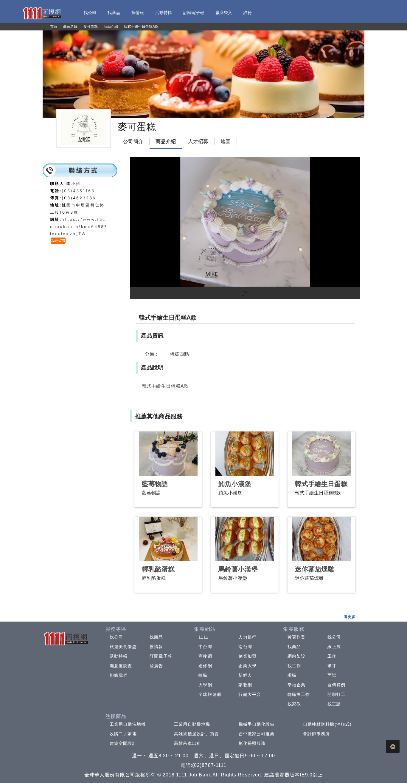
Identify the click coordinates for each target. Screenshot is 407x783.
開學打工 (336, 694)
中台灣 (205, 646)
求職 (292, 675)
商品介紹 (166, 141)
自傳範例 (336, 684)
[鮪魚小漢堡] (244, 453)
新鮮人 (245, 675)
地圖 (225, 141)
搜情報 (156, 646)
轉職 (202, 675)
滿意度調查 (121, 665)
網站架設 (296, 656)
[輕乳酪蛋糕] (168, 539)
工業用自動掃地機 (192, 724)
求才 (331, 665)
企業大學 (247, 665)
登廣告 (156, 665)
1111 (203, 637)
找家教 (294, 704)
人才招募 (198, 141)
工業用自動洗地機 (128, 724)
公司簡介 (133, 141)
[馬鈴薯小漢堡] (244, 539)
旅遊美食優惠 (123, 646)
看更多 (349, 616)
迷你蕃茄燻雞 (314, 569)
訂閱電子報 (161, 656)
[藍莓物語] (168, 453)
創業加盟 (247, 656)
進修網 (205, 665)
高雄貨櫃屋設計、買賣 (196, 733)
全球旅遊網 (209, 694)
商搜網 (205, 656)
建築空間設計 (123, 743)
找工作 (294, 665)
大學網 (205, 684)
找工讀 (334, 704)
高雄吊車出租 (187, 743)
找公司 (116, 637)
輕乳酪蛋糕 (158, 569)
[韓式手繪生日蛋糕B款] (321, 453)
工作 (331, 656)
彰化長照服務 (252, 743)
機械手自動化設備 (257, 724)
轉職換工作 (299, 694)
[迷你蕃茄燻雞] (321, 539)
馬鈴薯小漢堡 (238, 569)
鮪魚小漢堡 (234, 484)
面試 (331, 675)
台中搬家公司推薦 (257, 733)
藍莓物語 (155, 484)
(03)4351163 (78, 190)
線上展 (334, 646)
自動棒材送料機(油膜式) (327, 724)
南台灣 (245, 646)
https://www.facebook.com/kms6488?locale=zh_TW (78, 226)
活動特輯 (119, 656)
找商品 (156, 637)
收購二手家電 (123, 733)
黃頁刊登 (296, 637)
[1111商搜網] (42, 13)
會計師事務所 (316, 733)
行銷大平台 (249, 694)
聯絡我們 (119, 675)
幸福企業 (296, 684)
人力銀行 (247, 637)
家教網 (245, 684)
